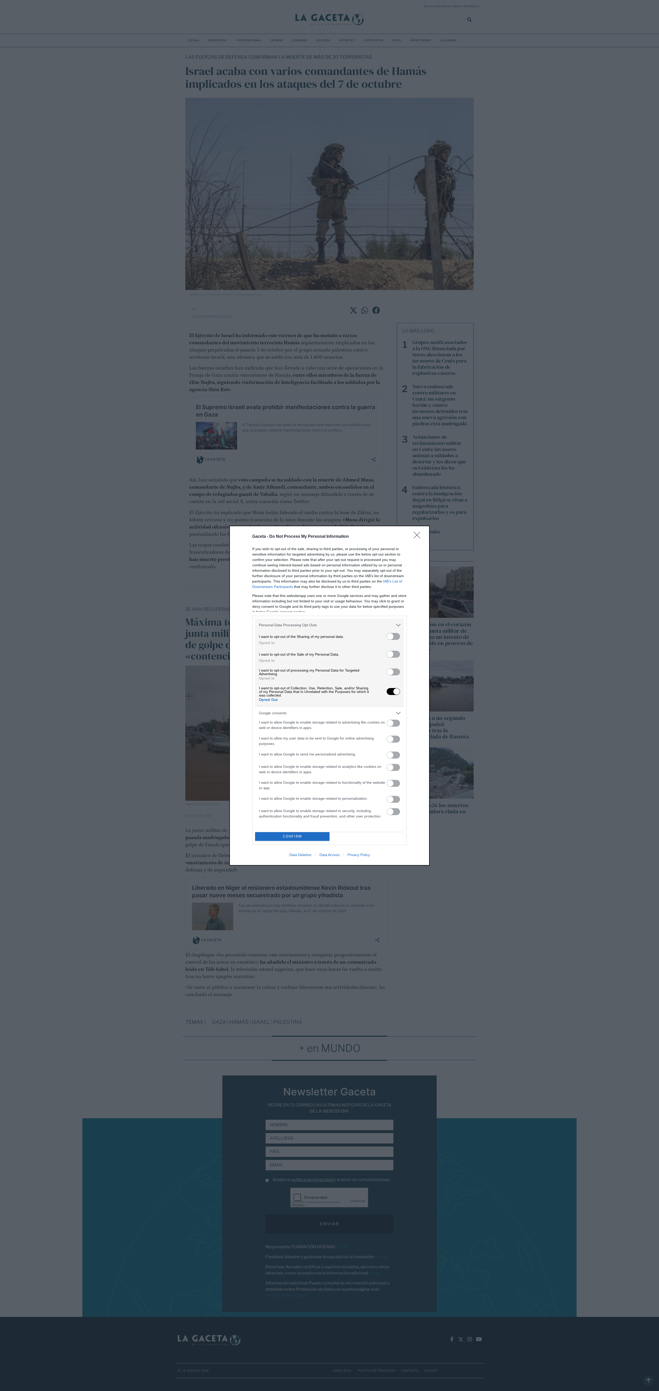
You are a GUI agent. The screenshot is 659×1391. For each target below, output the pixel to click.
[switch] (393, 636)
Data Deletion (300, 855)
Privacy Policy (359, 855)
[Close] (418, 537)
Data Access (329, 855)
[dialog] (329, 696)
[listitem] (329, 625)
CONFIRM (292, 836)
